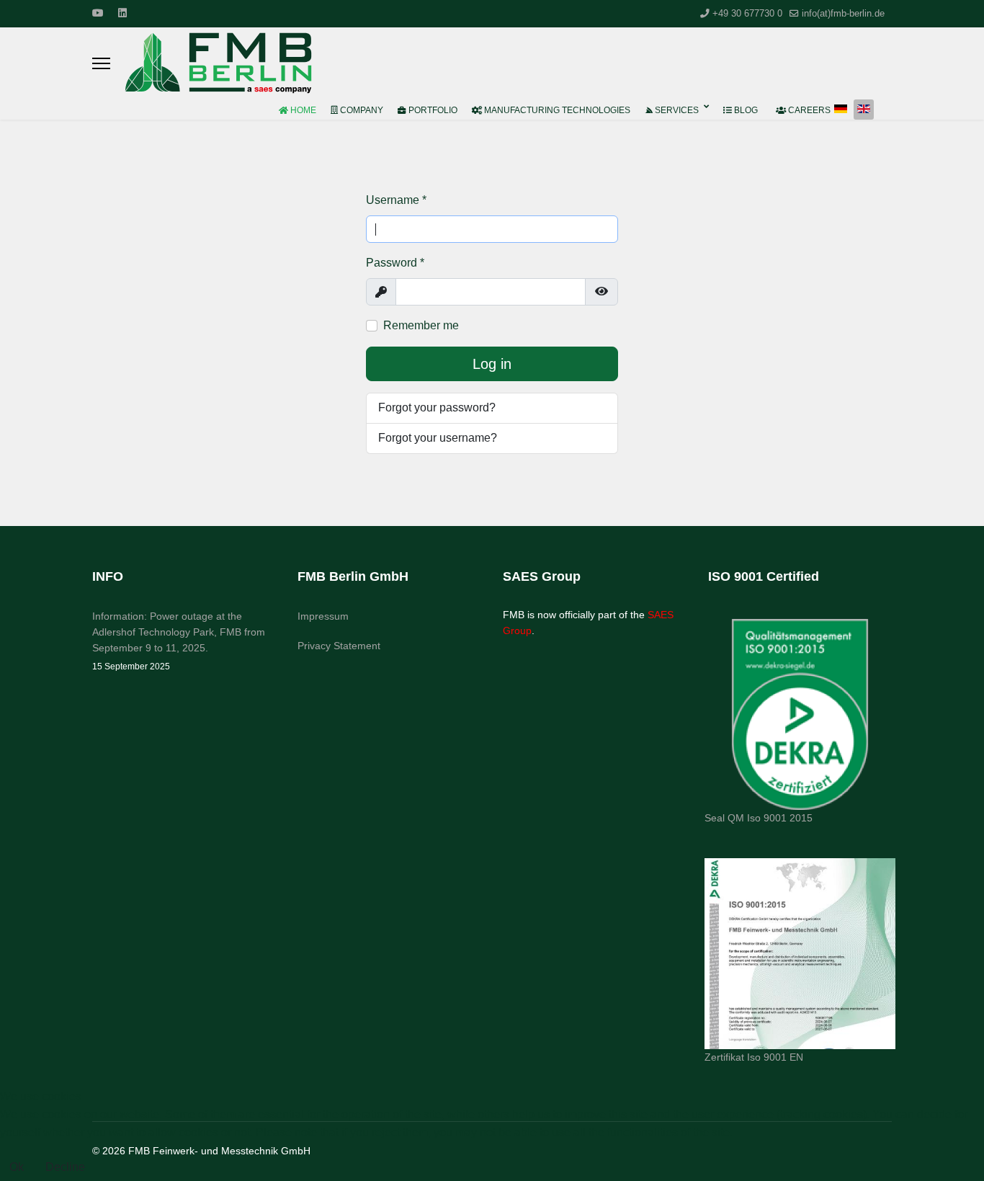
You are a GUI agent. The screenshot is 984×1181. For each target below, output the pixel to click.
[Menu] (101, 63)
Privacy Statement (339, 645)
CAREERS (808, 110)
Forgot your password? (437, 407)
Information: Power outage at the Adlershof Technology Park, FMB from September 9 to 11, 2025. (178, 641)
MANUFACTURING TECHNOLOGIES (556, 110)
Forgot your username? (437, 438)
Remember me (421, 325)
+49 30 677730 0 (747, 14)
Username (396, 200)
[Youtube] (98, 13)
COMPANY (360, 110)
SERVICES (676, 110)
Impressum (323, 616)
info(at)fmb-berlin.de (843, 14)
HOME (302, 110)
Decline (65, 1167)
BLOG (745, 110)
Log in (492, 364)
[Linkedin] (122, 13)
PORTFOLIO (431, 110)
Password (395, 263)
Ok (16, 1167)
